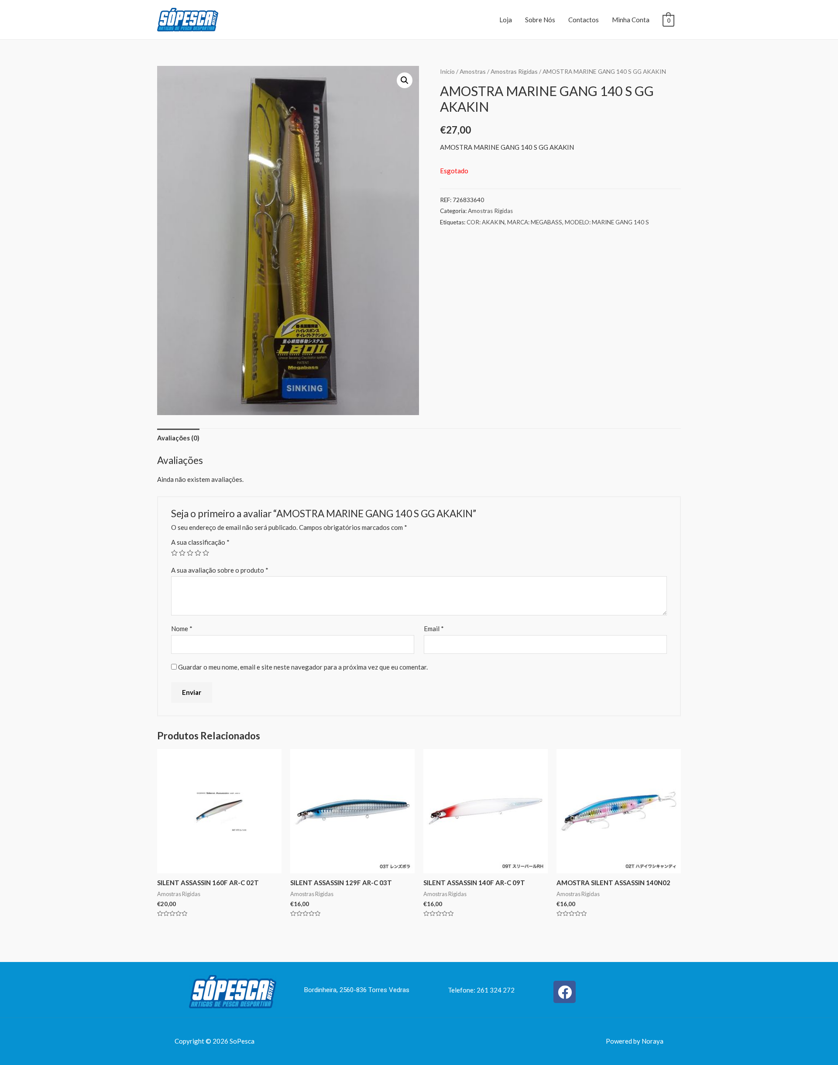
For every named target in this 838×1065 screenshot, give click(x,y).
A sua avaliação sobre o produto (219, 570)
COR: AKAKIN (486, 222)
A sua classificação (200, 542)
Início (447, 71)
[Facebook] (564, 992)
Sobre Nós (540, 20)
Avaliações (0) (178, 438)
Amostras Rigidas (514, 71)
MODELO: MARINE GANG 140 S (607, 222)
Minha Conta (630, 20)
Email (434, 628)
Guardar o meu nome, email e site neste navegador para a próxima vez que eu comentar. (303, 667)
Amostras (473, 71)
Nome (181, 628)
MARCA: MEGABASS (534, 222)
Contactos (583, 20)
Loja (505, 20)
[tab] (178, 438)
